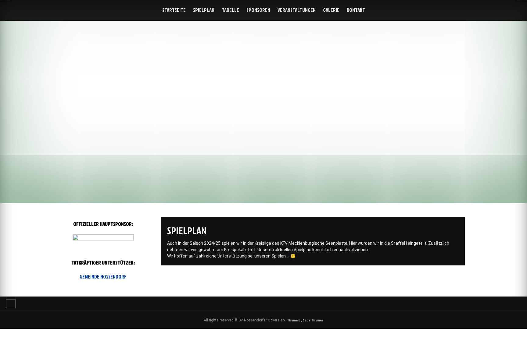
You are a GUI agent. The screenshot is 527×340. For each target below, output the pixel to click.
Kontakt (356, 9)
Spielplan (203, 9)
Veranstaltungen (297, 9)
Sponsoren (258, 9)
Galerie (331, 9)
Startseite (174, 9)
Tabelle (230, 9)
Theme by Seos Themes (305, 320)
